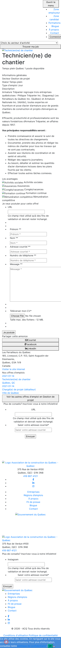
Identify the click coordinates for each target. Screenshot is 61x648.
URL (10, 207)
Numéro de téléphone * (23, 255)
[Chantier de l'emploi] (20, 20)
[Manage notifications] (6, 642)
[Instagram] (33, 486)
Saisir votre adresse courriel (33, 425)
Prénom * (15, 229)
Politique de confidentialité (43, 635)
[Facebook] (33, 479)
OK (50, 645)
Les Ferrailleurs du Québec (16, 352)
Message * (16, 264)
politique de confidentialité (31, 645)
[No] (54, 646)
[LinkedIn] (33, 482)
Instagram (13, 559)
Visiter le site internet (13, 369)
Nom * (14, 238)
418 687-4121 (30, 476)
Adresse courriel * (20, 246)
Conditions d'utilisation (15, 635)
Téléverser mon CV (20, 310)
